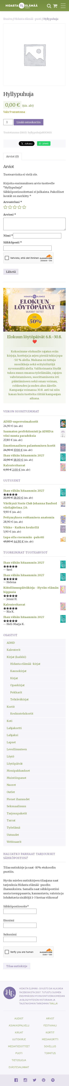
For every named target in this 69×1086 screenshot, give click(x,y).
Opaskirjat (17, 685)
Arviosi (9, 214)
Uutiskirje (19, 1039)
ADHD (11, 642)
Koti (9, 721)
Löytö (10, 756)
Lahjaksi (12, 735)
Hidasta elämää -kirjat (25, 663)
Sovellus (50, 1046)
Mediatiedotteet (19, 1046)
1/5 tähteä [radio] (5, 207)
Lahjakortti (14, 728)
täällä (53, 1003)
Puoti (18, 1053)
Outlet (11, 792)
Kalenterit (13, 649)
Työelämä (13, 827)
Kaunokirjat (18, 671)
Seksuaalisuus (16, 806)
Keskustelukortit (21, 713)
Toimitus (50, 1053)
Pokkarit (16, 692)
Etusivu (7, 19)
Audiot (18, 1018)
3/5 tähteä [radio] (15, 207)
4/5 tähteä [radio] (19, 207)
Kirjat (14, 678)
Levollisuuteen (17, 749)
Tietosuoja (19, 1060)
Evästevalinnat (19, 1067)
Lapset (11, 742)
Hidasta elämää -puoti (27, 19)
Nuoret (11, 784)
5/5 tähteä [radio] (24, 207)
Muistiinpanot (16, 777)
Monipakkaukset (18, 770)
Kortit (11, 706)
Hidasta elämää (22, 5)
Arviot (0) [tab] (12, 156)
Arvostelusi (12, 202)
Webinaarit (14, 841)
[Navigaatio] (63, 6)
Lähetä (44, 143)
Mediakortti (50, 1039)
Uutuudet (13, 834)
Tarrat (11, 820)
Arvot (50, 1018)
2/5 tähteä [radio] (10, 207)
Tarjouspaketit (17, 813)
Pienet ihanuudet (18, 799)
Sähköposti (12, 242)
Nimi (8, 235)
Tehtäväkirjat (19, 699)
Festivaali (50, 1025)
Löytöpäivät (15, 763)
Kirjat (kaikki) (16, 657)
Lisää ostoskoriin (29, 122)
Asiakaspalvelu (19, 1025)
